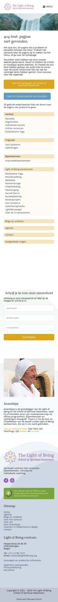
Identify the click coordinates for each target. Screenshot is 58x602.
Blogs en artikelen (14, 221)
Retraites (10, 118)
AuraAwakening (13, 196)
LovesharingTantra (15, 206)
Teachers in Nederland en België (21, 526)
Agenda (9, 227)
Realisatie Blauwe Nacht (29, 599)
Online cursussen (14, 128)
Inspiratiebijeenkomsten (17, 160)
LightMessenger (13, 209)
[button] (48, 6)
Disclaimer (9, 570)
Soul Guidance (12, 144)
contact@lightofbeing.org (24, 555)
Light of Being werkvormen (19, 169)
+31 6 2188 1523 (16, 553)
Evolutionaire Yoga (14, 131)
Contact (9, 234)
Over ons (8, 522)
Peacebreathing (13, 176)
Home (7, 512)
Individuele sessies (15, 125)
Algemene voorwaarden (16, 564)
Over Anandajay (12, 524)
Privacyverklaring (12, 567)
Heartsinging (12, 189)
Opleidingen (11, 147)
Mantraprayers (13, 199)
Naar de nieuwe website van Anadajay (27, 96)
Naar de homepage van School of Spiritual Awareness (29, 84)
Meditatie (10, 180)
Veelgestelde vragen (15, 241)
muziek (35, 431)
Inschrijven (29, 337)
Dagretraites (11, 121)
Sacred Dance (12, 193)
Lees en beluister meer (16, 428)
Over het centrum (13, 519)
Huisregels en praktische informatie (22, 560)
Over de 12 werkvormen (17, 212)
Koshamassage (13, 183)
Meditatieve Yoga (14, 173)
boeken (23, 431)
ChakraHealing (12, 186)
